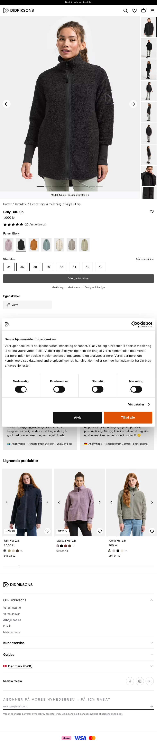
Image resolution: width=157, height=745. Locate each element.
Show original (64, 443)
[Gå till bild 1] (40, 186)
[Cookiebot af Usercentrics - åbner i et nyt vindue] (134, 324)
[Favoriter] (134, 10)
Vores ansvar (11, 614)
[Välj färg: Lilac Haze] (8, 244)
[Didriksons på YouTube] (150, 681)
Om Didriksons (14, 600)
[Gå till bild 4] (62, 186)
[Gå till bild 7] (84, 186)
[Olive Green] (9, 550)
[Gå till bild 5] (70, 186)
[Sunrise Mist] (113, 550)
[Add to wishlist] (152, 211)
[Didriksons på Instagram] (140, 681)
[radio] (9, 267)
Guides (8, 654)
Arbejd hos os (12, 620)
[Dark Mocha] (17, 550)
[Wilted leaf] (109, 551)
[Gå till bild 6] (77, 186)
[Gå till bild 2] (48, 186)
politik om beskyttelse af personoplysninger (98, 714)
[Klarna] (66, 738)
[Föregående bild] (6, 502)
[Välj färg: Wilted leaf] (84, 244)
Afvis (78, 417)
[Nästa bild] (47, 502)
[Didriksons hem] (18, 10)
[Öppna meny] (152, 10)
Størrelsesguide (145, 259)
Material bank (11, 632)
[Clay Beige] (13, 550)
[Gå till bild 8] (92, 186)
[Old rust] (65, 546)
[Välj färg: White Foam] (59, 244)
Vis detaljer (136, 404)
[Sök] (125, 10)
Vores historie (12, 607)
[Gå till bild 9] (99, 186)
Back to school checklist (78, 2)
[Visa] (80, 738)
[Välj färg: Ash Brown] (72, 244)
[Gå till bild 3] (55, 186)
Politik (7, 626)
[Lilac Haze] (57, 546)
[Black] (149, 27)
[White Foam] (122, 550)
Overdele (21, 204)
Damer (7, 204)
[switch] (59, 389)
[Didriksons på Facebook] (130, 681)
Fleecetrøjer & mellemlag (46, 204)
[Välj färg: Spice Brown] (34, 244)
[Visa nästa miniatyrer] (149, 195)
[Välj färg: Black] (21, 244)
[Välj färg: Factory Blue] (46, 244)
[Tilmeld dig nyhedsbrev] (152, 706)
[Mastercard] (92, 738)
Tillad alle (128, 417)
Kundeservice (14, 643)
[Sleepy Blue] (5, 551)
